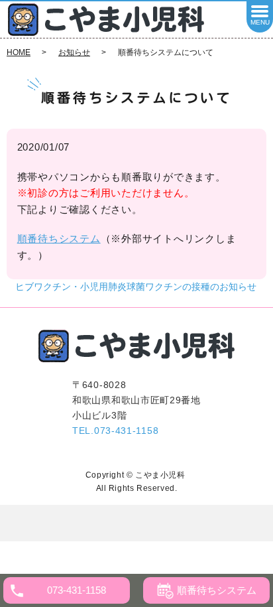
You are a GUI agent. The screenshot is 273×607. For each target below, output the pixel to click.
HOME (18, 52)
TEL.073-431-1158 (115, 430)
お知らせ (74, 52)
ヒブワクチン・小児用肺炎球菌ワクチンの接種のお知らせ (135, 286)
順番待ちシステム (59, 238)
